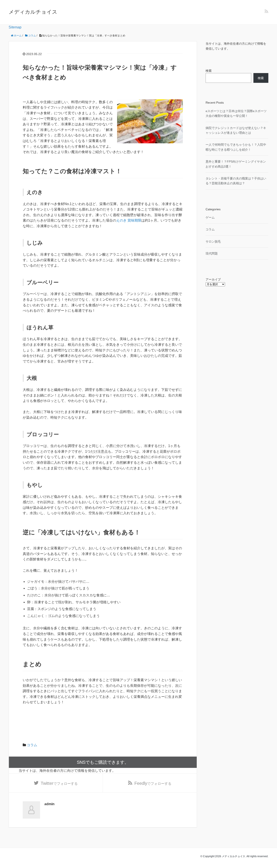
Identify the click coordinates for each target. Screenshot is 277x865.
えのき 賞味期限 (128, 220)
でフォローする (59, 783)
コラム (32, 745)
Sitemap (15, 27)
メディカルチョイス (33, 12)
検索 (209, 70)
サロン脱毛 (213, 241)
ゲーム (210, 217)
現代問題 (212, 253)
